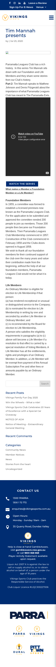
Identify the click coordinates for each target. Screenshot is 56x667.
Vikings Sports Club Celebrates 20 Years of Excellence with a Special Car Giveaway (28, 411)
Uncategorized (14, 469)
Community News (16, 449)
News (9, 459)
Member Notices (15, 454)
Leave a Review (37, 3)
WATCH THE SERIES (22, 183)
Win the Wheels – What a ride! (23, 402)
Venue (40, 7)
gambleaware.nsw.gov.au (30, 550)
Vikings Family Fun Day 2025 (22, 397)
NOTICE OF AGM (15, 419)
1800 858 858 (31, 552)
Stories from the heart (18, 464)
